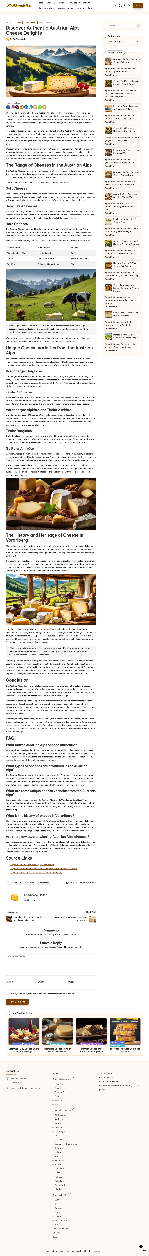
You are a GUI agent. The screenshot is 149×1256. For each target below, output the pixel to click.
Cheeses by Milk (60, 1195)
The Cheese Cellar (34, 895)
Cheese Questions (57, 1044)
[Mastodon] (31, 107)
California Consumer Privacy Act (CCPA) (119, 1085)
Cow (9, 22)
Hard (57, 1104)
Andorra (59, 1119)
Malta (57, 1172)
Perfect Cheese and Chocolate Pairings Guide (91, 1050)
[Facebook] (8, 107)
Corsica (58, 1139)
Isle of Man (60, 1160)
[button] (138, 5)
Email (41, 982)
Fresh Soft (59, 1084)
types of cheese (44, 883)
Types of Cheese (45, 22)
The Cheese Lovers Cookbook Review (125, 1050)
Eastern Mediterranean (66, 1144)
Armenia (59, 1127)
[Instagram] (13, 107)
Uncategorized (117, 1046)
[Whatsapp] (40, 107)
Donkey (58, 1208)
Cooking (56, 1232)
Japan (58, 1164)
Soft (57, 1096)
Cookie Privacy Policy (109, 1081)
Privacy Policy (106, 1077)
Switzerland (30, 22)
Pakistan (59, 1177)
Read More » (111, 75)
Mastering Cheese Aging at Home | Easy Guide (57, 1050)
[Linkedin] (26, 107)
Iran (56, 1156)
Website (72, 982)
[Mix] (35, 107)
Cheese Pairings (60, 1228)
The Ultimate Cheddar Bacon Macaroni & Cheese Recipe (126, 288)
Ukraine (58, 1189)
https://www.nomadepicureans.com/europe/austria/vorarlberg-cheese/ (43, 868)
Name (9, 982)
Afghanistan (61, 1115)
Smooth (18, 22)
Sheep (58, 1216)
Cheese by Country (61, 1110)
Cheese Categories (61, 1079)
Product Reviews (117, 1042)
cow (9, 883)
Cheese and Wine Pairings (23, 1044)
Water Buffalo (61, 1220)
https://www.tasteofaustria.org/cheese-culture (32, 865)
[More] (44, 107)
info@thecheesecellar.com (28, 1088)
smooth (18, 883)
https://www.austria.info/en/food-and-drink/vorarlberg (36, 872)
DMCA (102, 1090)
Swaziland (60, 1185)
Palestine (59, 1181)
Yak (56, 1224)
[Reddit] (22, 107)
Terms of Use (105, 1073)
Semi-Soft (60, 1092)
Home (55, 1073)
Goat (57, 1212)
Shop (54, 1237)
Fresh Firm (60, 1088)
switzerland (29, 883)
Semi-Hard (60, 1100)
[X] (17, 107)
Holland (58, 1152)
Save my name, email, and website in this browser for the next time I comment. (42, 994)
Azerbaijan (60, 1131)
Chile (57, 1135)
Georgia (59, 1148)
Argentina (59, 1123)
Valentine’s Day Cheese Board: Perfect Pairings (24, 1050)
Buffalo (58, 1200)
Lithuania (59, 1168)
